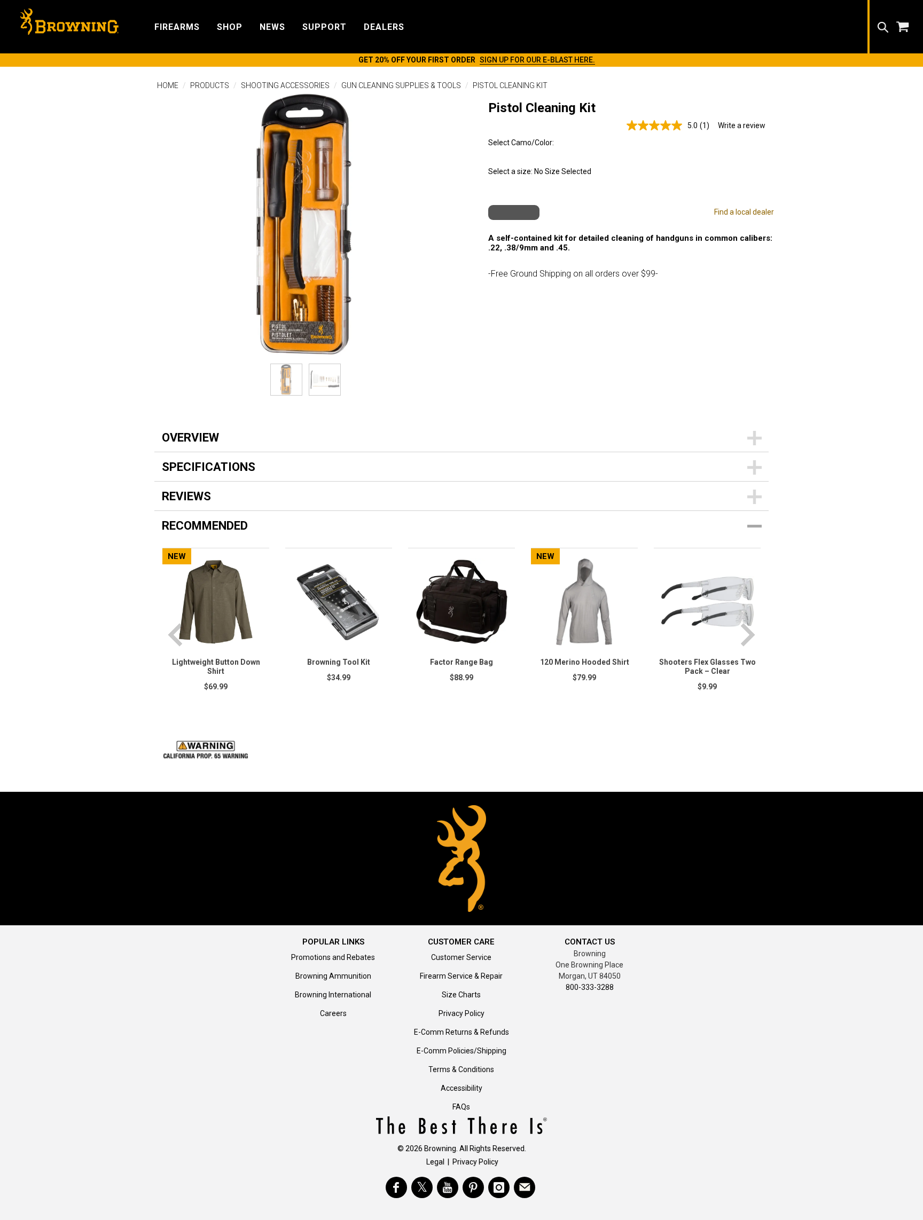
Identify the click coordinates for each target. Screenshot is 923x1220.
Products (209, 85)
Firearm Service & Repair (461, 976)
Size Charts (461, 994)
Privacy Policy (461, 1013)
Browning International (333, 994)
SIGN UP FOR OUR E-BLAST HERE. (537, 60)
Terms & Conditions (461, 1069)
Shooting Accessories (285, 85)
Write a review (741, 125)
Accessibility (461, 1088)
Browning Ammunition (333, 976)
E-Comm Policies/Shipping (461, 1050)
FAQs (461, 1107)
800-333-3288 (590, 987)
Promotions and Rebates (333, 957)
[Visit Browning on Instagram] (499, 1187)
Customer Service (461, 957)
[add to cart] (513, 212)
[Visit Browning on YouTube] (447, 1187)
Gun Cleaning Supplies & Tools (401, 85)
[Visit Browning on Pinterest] (473, 1187)
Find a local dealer (744, 212)
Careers (333, 1013)
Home (167, 85)
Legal (435, 1162)
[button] (177, 26)
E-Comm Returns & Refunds (461, 1032)
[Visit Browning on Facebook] (396, 1187)
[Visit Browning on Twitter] (422, 1187)
